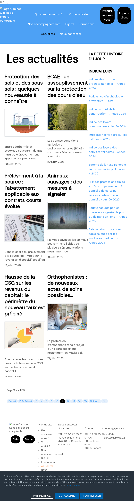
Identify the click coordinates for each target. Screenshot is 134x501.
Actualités (48, 34)
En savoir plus (73, 485)
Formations (86, 24)
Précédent (25, 401)
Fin (104, 401)
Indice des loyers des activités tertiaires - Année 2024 (107, 152)
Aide (15, 439)
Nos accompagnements (44, 24)
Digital (69, 24)
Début (12, 401)
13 (74, 401)
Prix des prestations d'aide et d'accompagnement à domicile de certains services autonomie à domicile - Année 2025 (107, 190)
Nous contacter (70, 34)
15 (85, 401)
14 (79, 401)
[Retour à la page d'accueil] (11, 15)
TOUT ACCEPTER (66, 495)
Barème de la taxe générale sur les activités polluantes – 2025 (107, 169)
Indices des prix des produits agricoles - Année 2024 (107, 83)
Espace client (124, 15)
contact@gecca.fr (113, 428)
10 (57, 401)
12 (68, 401)
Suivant (94, 401)
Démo (29, 439)
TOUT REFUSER (92, 495)
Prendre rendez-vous (107, 15)
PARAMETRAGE (41, 495)
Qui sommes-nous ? (48, 14)
